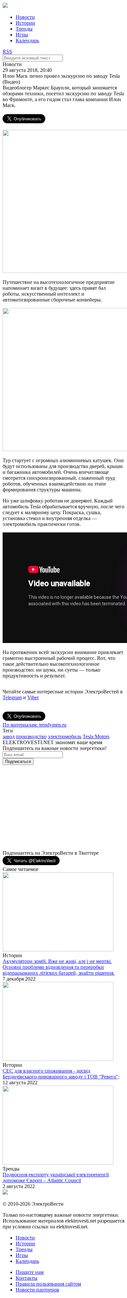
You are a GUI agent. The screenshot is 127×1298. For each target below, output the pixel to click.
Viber (33, 697)
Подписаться (18, 761)
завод (9, 736)
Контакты (26, 1278)
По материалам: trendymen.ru (34, 725)
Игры (22, 34)
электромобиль (64, 736)
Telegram (12, 697)
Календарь (27, 40)
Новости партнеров (37, 1289)
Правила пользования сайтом (48, 1284)
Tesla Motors (96, 736)
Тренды (24, 29)
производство (31, 736)
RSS (7, 51)
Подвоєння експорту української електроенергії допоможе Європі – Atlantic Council (56, 1177)
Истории (25, 23)
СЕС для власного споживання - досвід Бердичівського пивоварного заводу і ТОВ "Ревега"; (61, 1073)
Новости (25, 17)
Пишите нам (30, 1272)
